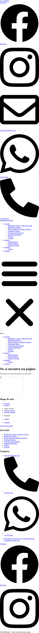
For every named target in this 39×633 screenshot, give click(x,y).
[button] (19, 294)
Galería (10, 249)
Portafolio (7, 247)
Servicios (7, 224)
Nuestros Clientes (13, 245)
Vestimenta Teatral (14, 231)
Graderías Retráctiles (14, 235)
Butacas (10, 236)
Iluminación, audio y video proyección (20, 226)
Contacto (7, 251)
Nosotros (7, 240)
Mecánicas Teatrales (14, 227)
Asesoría (11, 238)
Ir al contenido (4, 1)
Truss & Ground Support (16, 233)
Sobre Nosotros (13, 242)
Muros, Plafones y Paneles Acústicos (19, 229)
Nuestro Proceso (13, 244)
